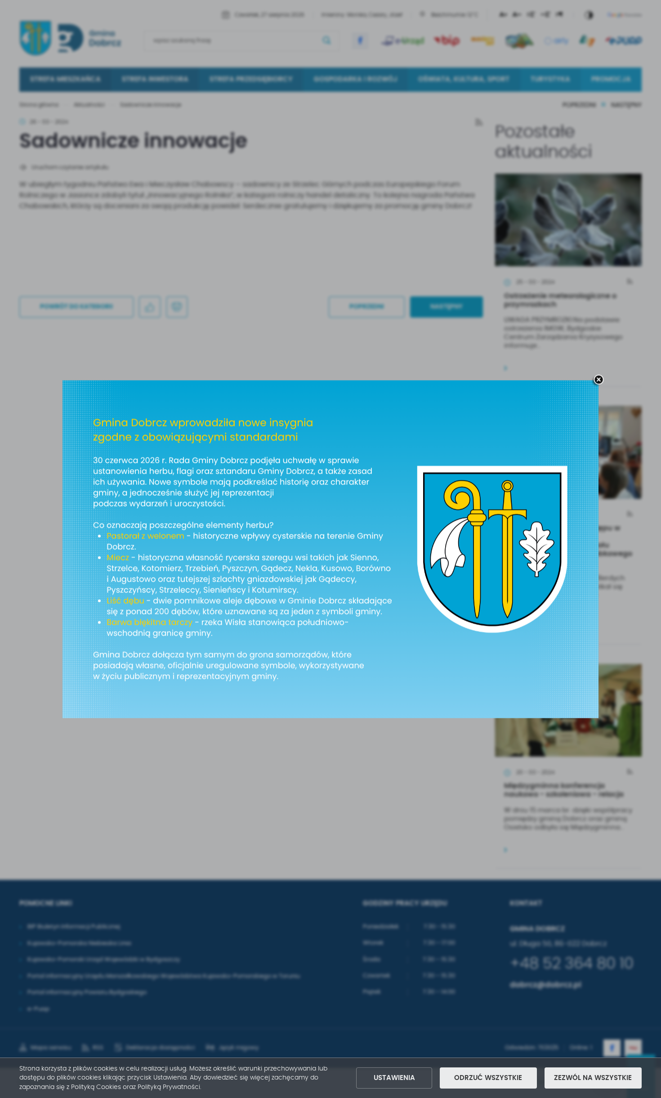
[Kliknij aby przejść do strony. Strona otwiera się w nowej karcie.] (330, 549)
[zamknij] (598, 380)
